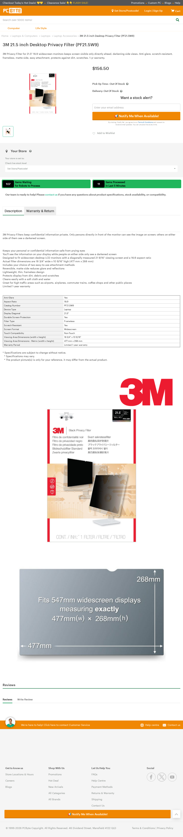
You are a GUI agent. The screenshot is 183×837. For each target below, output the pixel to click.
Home (4, 35)
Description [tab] (13, 211)
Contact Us (98, 805)
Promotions (137, 2)
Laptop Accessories (65, 35)
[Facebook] (152, 780)
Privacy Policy (165, 828)
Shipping (97, 799)
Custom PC (154, 2)
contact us (51, 194)
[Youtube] (173, 780)
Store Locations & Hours (19, 774)
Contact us (174, 724)
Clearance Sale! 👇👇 (59, 2)
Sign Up (158, 10)
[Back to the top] (176, 814)
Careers (9, 780)
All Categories (56, 793)
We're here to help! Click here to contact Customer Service (55, 724)
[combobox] (91, 19)
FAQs (94, 774)
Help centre (152, 724)
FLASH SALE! (80, 2)
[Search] (177, 20)
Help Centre (99, 780)
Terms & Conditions (145, 122)
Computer (14, 28)
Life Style (41, 28)
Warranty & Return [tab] (40, 211)
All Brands (54, 799)
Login (147, 10)
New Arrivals (55, 786)
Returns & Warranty (103, 793)
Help (177, 2)
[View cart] (172, 10)
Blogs (168, 2)
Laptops (45, 35)
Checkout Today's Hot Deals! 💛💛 (23, 2)
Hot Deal (53, 780)
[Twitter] (162, 780)
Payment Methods (102, 786)
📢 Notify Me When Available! (136, 116)
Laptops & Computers (25, 35)
